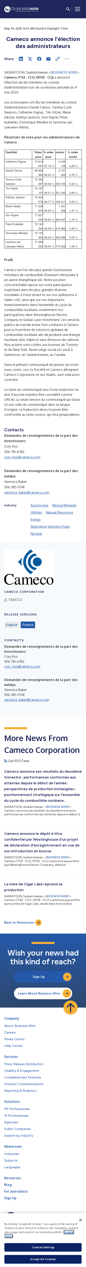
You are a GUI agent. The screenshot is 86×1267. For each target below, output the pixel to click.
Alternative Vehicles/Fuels (50, 526)
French (27, 625)
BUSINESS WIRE (64, 72)
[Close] (80, 1220)
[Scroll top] (70, 1008)
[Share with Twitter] (30, 59)
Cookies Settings (43, 1247)
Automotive (39, 505)
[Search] (68, 9)
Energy (35, 519)
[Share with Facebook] (39, 59)
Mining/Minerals (64, 505)
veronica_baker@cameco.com (26, 492)
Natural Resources (59, 512)
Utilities (36, 512)
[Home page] (21, 9)
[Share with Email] (48, 59)
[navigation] (77, 9)
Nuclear (36, 534)
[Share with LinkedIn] (21, 59)
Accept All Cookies (43, 1259)
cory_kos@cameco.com (22, 457)
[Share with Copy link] (57, 59)
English (11, 625)
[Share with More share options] (66, 59)
